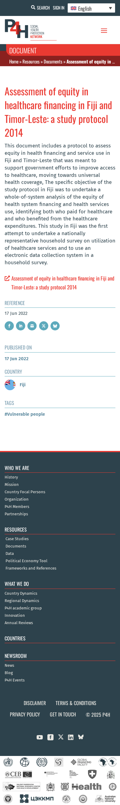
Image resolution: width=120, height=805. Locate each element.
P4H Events (15, 680)
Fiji (22, 384)
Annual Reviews (19, 623)
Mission (12, 485)
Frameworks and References (31, 568)
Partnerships (16, 514)
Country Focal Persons (25, 492)
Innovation (15, 615)
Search (43, 7)
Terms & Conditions (76, 703)
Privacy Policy (25, 714)
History (11, 477)
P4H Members (17, 507)
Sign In (58, 7)
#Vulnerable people (25, 414)
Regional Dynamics (22, 601)
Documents (53, 61)
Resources (31, 61)
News (9, 665)
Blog (9, 673)
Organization (17, 499)
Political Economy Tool (26, 561)
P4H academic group (23, 608)
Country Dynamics (21, 593)
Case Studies (17, 539)
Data (10, 553)
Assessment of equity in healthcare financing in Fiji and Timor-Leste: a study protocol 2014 (62, 282)
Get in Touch (63, 714)
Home (13, 61)
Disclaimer (35, 703)
